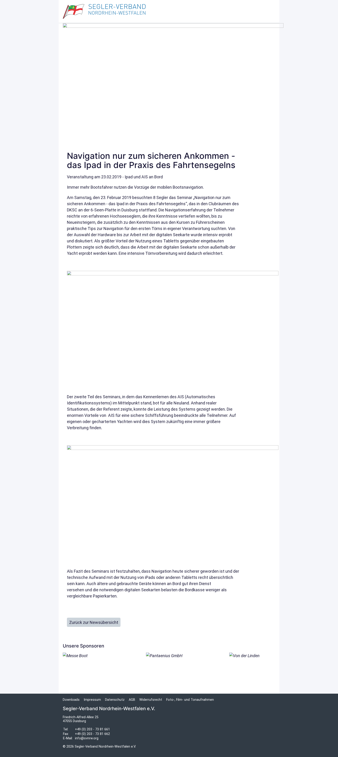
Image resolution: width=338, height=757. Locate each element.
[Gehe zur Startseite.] (104, 11)
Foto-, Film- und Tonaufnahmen (190, 700)
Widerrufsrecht (150, 700)
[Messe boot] (86, 663)
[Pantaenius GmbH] (169, 669)
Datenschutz (115, 700)
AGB (132, 700)
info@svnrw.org (86, 738)
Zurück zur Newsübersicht (93, 622)
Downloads (71, 700)
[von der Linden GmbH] (252, 669)
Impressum (92, 700)
